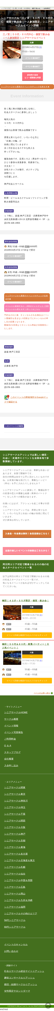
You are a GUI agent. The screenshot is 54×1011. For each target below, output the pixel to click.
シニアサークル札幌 (14, 867)
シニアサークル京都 (14, 840)
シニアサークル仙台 (14, 874)
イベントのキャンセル (16, 944)
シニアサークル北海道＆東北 (19, 860)
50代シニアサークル (14, 920)
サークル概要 (11, 719)
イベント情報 (11, 725)
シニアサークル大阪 (14, 827)
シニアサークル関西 (14, 820)
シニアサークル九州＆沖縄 (18, 900)
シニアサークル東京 (14, 794)
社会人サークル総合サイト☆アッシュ (24, 971)
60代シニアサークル (14, 927)
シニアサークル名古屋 (16, 854)
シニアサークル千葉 (14, 814)
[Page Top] (48, 1008)
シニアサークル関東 (14, 787)
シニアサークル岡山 (14, 893)
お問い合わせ (11, 951)
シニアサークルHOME (16, 712)
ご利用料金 (10, 739)
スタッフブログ (12, 752)
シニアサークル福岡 (14, 907)
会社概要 (9, 759)
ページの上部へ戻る (42, 693)
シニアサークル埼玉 (14, 807)
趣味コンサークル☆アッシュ (19, 977)
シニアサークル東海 (14, 847)
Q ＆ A (7, 745)
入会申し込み (11, 765)
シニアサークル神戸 (14, 834)
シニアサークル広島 (14, 887)
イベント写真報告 (13, 732)
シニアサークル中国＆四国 (18, 880)
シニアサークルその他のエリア (20, 913)
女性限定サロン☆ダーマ (17, 991)
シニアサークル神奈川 (16, 800)
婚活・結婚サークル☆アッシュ (20, 984)
